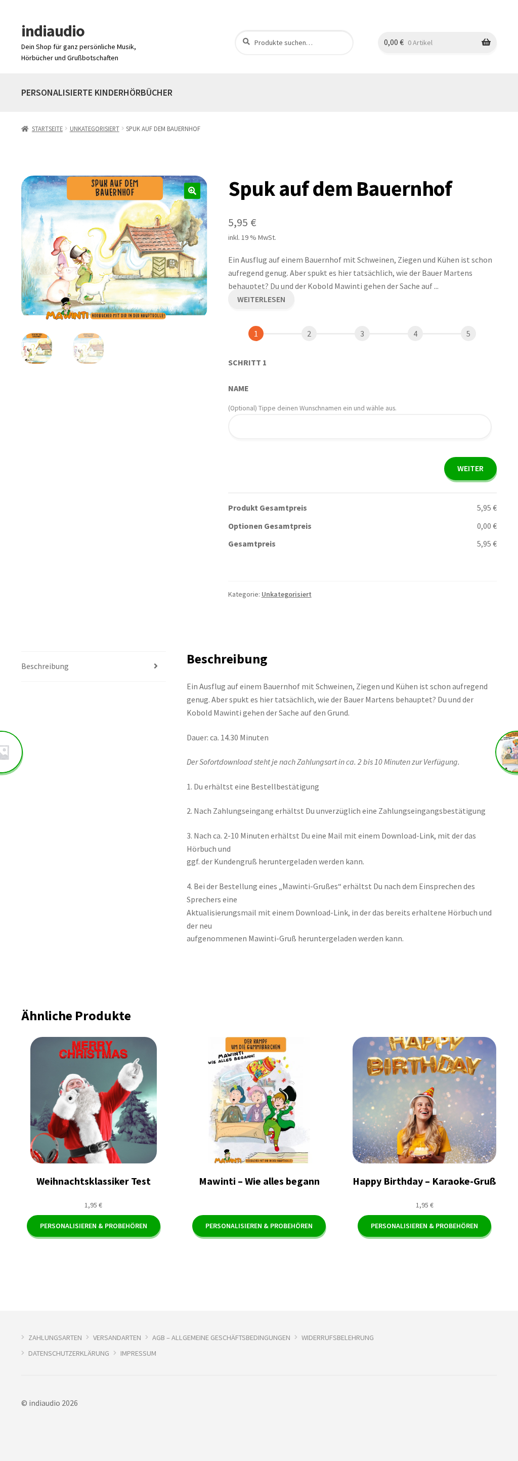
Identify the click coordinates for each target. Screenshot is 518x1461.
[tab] (93, 667)
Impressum (138, 1353)
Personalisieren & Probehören (93, 1225)
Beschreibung (45, 666)
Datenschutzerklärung (68, 1353)
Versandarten (117, 1337)
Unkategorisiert (94, 128)
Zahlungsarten (55, 1337)
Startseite (47, 128)
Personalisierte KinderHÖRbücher (96, 92)
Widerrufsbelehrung (337, 1337)
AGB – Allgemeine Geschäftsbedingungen (221, 1337)
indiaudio (52, 31)
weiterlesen (261, 299)
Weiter (470, 468)
